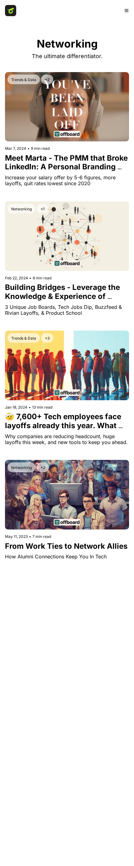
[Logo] (10, 10)
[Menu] (126, 10)
